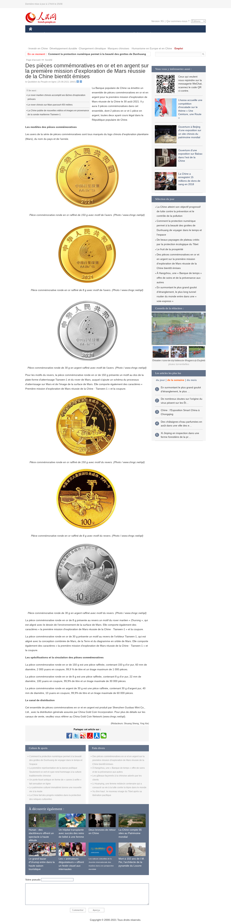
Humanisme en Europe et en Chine (152, 48)
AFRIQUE (83, 34)
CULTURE (116, 34)
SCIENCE (99, 34)
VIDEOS (67, 41)
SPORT (163, 34)
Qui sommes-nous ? (177, 21)
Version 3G (157, 21)
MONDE (67, 34)
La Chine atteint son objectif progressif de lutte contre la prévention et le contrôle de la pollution (179, 211)
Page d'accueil (33, 60)
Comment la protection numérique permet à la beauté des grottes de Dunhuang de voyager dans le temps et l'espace (55, 760)
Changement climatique (92, 48)
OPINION (37, 41)
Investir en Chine (38, 48)
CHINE (35, 34)
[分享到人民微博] (90, 736)
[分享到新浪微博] (83, 736)
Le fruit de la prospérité (170, 249)
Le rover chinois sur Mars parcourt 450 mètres (50, 104)
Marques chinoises (118, 48)
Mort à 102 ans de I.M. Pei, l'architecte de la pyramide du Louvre (132, 862)
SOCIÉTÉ (132, 34)
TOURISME (178, 34)
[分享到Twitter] (76, 736)
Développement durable (63, 48)
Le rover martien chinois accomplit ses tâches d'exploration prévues (56, 97)
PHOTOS (52, 41)
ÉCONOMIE (51, 34)
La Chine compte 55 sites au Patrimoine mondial (130, 833)
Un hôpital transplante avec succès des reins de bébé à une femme (71, 833)
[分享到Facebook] (69, 736)
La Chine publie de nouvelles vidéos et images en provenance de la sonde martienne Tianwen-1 (58, 112)
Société (48, 60)
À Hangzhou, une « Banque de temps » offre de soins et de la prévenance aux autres (179, 278)
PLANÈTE (148, 34)
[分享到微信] (103, 736)
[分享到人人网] (97, 736)
